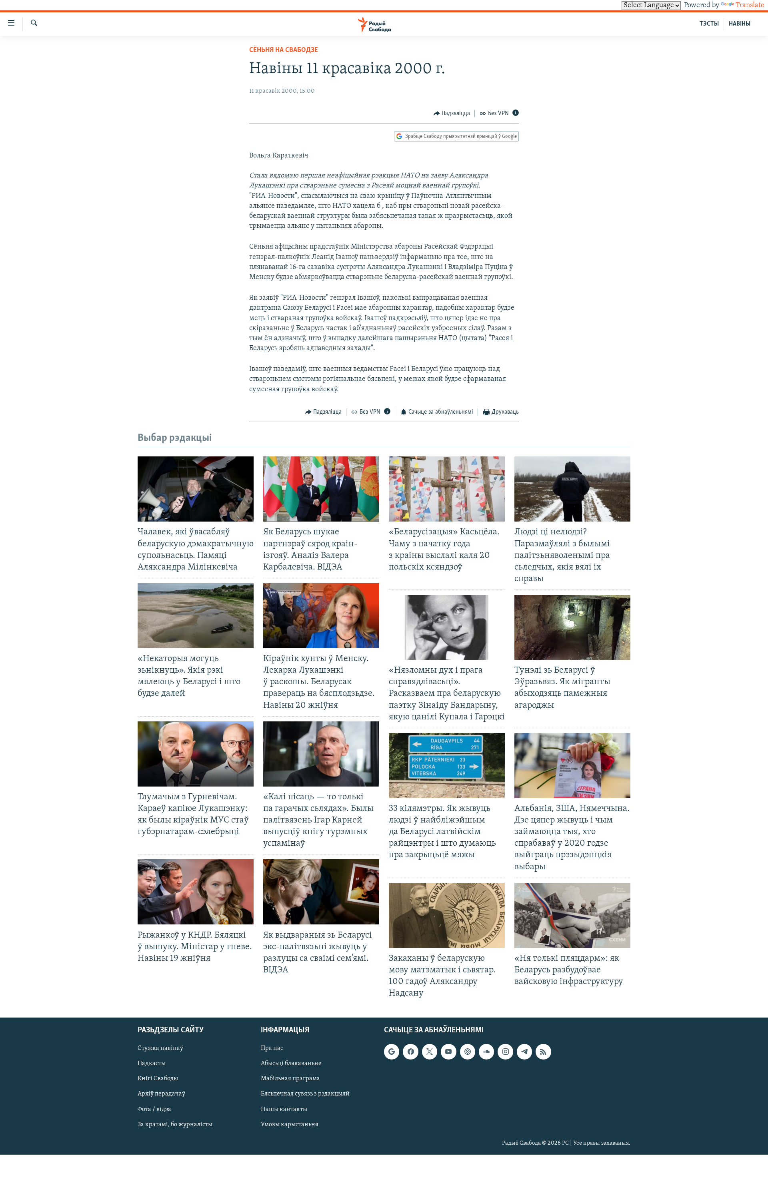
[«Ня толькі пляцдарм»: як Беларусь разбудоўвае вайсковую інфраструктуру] (572, 915)
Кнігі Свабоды (158, 1079)
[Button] (452, 113)
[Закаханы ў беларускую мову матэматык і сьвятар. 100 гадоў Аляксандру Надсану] (447, 915)
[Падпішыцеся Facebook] (410, 1052)
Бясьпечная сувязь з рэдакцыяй (305, 1094)
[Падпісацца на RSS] (543, 1052)
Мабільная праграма (290, 1079)
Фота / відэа (154, 1109)
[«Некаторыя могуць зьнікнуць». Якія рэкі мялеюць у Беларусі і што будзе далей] (196, 615)
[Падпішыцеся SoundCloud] (486, 1052)
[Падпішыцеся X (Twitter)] (429, 1052)
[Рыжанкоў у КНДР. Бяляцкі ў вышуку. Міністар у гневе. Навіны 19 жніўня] (196, 891)
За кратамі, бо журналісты (175, 1124)
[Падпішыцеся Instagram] (505, 1052)
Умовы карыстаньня (289, 1124)
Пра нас (272, 1049)
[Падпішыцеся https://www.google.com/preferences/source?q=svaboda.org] (391, 1052)
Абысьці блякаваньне (291, 1064)
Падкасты (152, 1064)
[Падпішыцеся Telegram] (524, 1052)
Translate (750, 5)
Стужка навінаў (160, 1049)
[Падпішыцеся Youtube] (448, 1052)
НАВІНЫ (739, 24)
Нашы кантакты (284, 1109)
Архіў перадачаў (161, 1094)
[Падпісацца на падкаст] (467, 1052)
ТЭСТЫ (709, 24)
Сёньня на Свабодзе (283, 50)
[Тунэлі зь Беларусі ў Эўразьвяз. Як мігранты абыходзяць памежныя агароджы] (572, 627)
